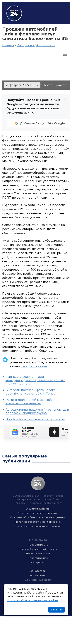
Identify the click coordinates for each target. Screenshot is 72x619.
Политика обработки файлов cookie (38, 521)
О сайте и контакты (38, 508)
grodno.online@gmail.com (46, 502)
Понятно (56, 609)
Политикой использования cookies (32, 600)
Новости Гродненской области (37, 549)
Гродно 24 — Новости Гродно (38, 483)
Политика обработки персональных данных (37, 517)
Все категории (38, 570)
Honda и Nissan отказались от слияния (35, 419)
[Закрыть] (65, 98)
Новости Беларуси (38, 553)
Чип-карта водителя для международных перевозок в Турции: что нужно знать (35, 380)
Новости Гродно (38, 544)
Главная (8, 45)
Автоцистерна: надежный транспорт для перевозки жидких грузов (37, 411)
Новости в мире (38, 557)
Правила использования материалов (37, 525)
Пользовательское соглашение (38, 513)
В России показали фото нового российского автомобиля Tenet (30, 391)
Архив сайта (38, 575)
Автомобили (45, 45)
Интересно (25, 45)
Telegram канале (34, 366)
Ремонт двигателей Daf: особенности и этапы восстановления (36, 401)
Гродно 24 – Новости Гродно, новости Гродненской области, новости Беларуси (14, 13)
